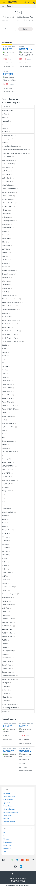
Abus (3, 142)
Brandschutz (6, 224)
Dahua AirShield (7, 185)
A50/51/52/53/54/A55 (8, 480)
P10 (3, 359)
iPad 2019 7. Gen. (7, 629)
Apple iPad (5, 608)
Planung (6, 818)
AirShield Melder (7, 196)
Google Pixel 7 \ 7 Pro (9, 334)
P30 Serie (5, 366)
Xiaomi (4, 654)
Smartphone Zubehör (9, 679)
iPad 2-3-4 (5, 611)
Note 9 (4, 526)
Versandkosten (10, 66)
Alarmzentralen (6, 213)
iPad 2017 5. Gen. (7, 622)
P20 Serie (5, 363)
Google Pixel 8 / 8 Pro (9, 338)
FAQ (5, 833)
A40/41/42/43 (6, 476)
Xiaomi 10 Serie (7, 658)
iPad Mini (5, 647)
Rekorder (5, 281)
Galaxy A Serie (6, 462)
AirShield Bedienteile (8, 192)
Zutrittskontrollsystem (8, 306)
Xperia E (4, 583)
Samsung (5, 459)
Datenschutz (8, 842)
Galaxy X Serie (6, 572)
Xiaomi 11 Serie (6, 661)
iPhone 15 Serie (7, 395)
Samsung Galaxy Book (9, 452)
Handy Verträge (12, 46)
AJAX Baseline (6, 157)
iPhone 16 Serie (7, 398)
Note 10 (4, 515)
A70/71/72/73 (6, 484)
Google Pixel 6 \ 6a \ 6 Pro (10, 331)
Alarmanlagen (6, 139)
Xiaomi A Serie (6, 672)
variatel (4, 128)
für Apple (5, 686)
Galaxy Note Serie (8, 512)
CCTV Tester (6, 249)
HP (3, 437)
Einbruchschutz (7, 228)
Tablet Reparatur (7, 604)
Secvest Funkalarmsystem (10, 146)
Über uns (6, 839)
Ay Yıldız (5, 46)
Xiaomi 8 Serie (6, 665)
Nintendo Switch (7, 597)
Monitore (5, 267)
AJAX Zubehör (6, 178)
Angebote (5, 313)
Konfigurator (7, 793)
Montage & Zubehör (8, 270)
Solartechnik (6, 288)
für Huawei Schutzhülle (9, 704)
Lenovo (4, 444)
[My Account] (29, 2)
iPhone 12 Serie (7, 384)
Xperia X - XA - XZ (8, 587)
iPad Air (4, 643)
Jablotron (5, 210)
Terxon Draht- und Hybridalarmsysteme (14, 153)
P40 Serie (5, 370)
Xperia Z (4, 590)
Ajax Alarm (7, 803)
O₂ (2, 124)
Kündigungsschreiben (11, 812)
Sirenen (4, 235)
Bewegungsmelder (8, 220)
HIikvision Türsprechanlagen (11, 302)
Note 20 (4, 519)
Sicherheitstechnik (8, 135)
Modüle (4, 231)
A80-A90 (5, 487)
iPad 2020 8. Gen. (7, 633)
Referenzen (7, 848)
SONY (4, 576)
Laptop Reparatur (7, 416)
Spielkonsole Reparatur (9, 594)
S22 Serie (5, 544)
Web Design (8, 815)
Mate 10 (4, 352)
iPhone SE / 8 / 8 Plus (9, 405)
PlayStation (5, 601)
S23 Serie (5, 548)
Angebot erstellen (9, 821)
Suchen (25, 29)
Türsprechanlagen (8, 295)
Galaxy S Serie (6, 530)
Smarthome (5, 238)
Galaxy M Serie (7, 508)
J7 (2, 505)
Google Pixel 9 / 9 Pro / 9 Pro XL (12, 341)
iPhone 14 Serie (7, 391)
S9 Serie (4, 569)
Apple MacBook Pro (8, 427)
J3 (2, 494)
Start (3, 6)
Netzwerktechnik (7, 274)
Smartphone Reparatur (9, 309)
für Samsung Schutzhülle (10, 708)
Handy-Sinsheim (9, 806)
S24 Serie (5, 551)
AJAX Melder (6, 171)
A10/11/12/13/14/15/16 (8, 466)
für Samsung (6, 693)
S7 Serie (4, 562)
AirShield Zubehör (7, 206)
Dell (3, 434)
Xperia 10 (5, 579)
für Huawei (5, 690)
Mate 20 (4, 356)
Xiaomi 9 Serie (6, 668)
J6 (2, 501)
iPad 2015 (5, 615)
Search (25, 2)
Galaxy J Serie (6, 491)
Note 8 (4, 523)
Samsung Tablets (7, 651)
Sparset (4, 292)
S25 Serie (5, 555)
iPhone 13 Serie (7, 388)
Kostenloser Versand (25, 770)
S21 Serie (5, 540)
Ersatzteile (5, 252)
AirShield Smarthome (8, 203)
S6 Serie (4, 558)
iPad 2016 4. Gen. (7, 619)
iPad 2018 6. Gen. (7, 626)
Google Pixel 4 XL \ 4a (9, 324)
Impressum (7, 836)
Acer (3, 420)
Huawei (4, 348)
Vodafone (5, 132)
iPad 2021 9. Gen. (7, 636)
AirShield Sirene (7, 199)
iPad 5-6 (4, 640)
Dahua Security (8, 799)
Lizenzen (5, 263)
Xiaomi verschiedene (8, 675)
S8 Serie (4, 565)
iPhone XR (5, 412)
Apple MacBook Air (8, 423)
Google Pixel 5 (6, 327)
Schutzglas (5, 683)
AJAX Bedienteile (7, 164)
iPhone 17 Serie (7, 402)
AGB (5, 851)
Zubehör (4, 242)
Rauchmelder (6, 277)
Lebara (4, 117)
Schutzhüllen (6, 697)
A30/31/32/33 (6, 473)
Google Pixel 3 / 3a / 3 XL (10, 320)
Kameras (21, 46)
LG (2, 455)
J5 (2, 498)
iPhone (4, 377)
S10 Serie (5, 533)
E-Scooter (5, 107)
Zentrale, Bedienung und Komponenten (14, 149)
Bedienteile (5, 217)
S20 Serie (5, 537)
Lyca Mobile (5, 121)
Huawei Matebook (8, 441)
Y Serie (4, 373)
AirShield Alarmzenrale (9, 189)
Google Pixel (6, 317)
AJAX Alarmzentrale (8, 160)
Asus (3, 430)
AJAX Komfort (6, 167)
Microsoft (5, 448)
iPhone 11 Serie (6, 381)
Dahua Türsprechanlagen (10, 299)
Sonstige (4, 711)
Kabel (3, 256)
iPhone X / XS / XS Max (9, 409)
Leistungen (7, 845)
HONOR (4, 345)
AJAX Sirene (6, 174)
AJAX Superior (6, 181)
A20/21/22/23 (6, 469)
